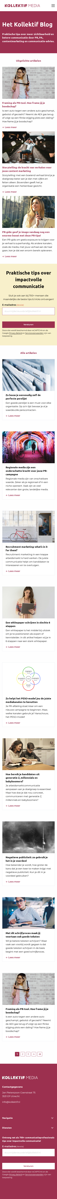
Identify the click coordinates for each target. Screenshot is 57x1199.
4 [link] (34, 1054)
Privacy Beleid (15, 333)
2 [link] (22, 1054)
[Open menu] (52, 5)
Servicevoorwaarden (34, 333)
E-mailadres (13, 305)
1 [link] (17, 1054)
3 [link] (28, 1054)
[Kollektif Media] (22, 5)
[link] (39, 1054)
